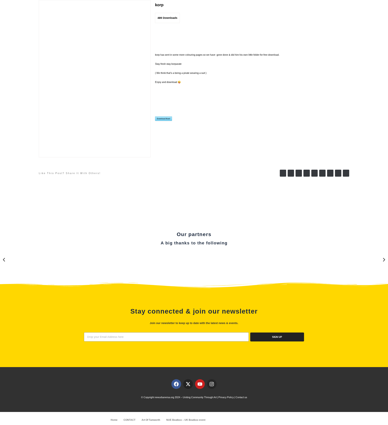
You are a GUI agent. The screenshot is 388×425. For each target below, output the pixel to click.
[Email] (346, 173)
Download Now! (163, 118)
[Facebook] (283, 173)
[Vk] (338, 173)
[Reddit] (299, 173)
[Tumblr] (322, 173)
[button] (4, 259)
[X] (291, 173)
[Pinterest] (330, 173)
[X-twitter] (188, 384)
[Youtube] (200, 384)
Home (114, 420)
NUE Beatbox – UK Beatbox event (185, 420)
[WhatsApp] (314, 173)
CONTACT (129, 420)
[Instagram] (212, 384)
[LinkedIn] (306, 173)
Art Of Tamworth (151, 420)
